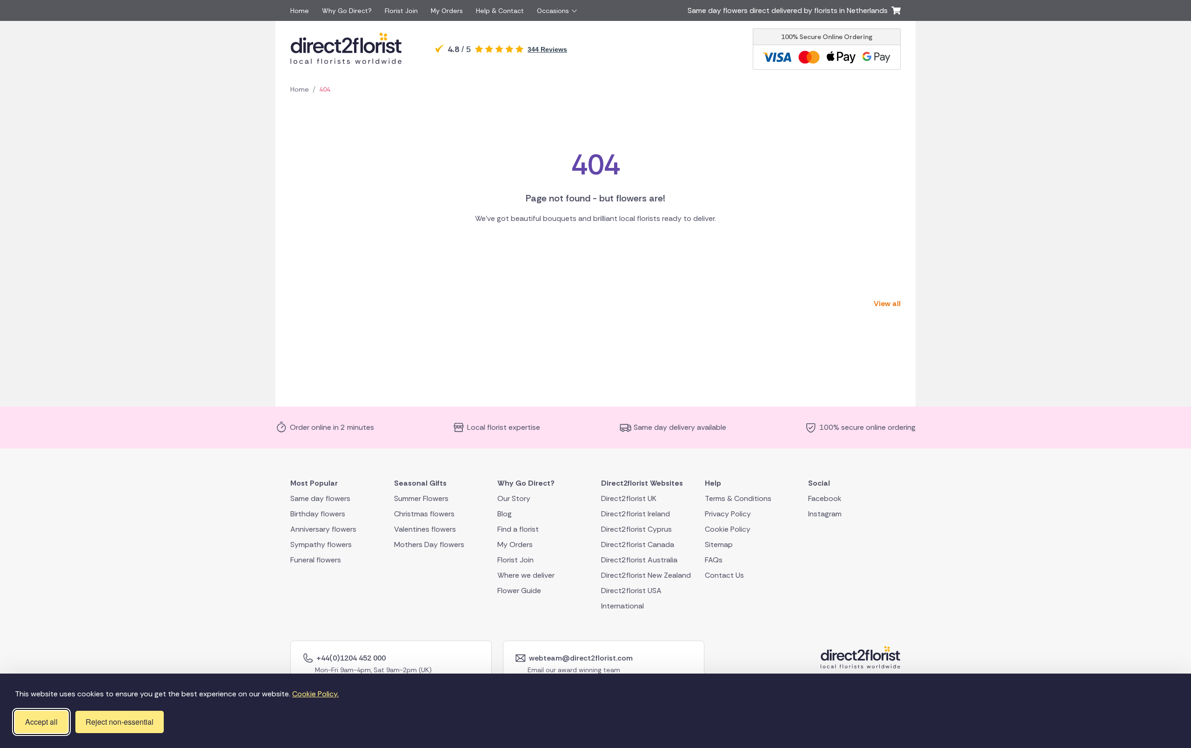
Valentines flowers (425, 529)
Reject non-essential (120, 721)
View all (887, 303)
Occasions (553, 11)
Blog (504, 514)
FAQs (714, 560)
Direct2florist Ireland (635, 514)
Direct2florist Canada (637, 544)
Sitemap (719, 544)
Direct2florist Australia (639, 560)
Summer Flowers (421, 498)
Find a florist (518, 529)
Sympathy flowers (321, 544)
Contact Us (724, 575)
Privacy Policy (728, 514)
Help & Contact (500, 11)
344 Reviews (547, 49)
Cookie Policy (727, 529)
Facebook (825, 498)
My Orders (447, 11)
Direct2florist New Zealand (646, 575)
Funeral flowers (315, 560)
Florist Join (401, 11)
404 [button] (324, 89)
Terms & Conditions (738, 498)
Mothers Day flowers (429, 544)
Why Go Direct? (347, 11)
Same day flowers (320, 498)
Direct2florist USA (631, 590)
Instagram (825, 514)
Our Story (513, 498)
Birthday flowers (317, 514)
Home (299, 11)
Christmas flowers (424, 514)
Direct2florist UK (628, 498)
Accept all (41, 721)
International (622, 606)
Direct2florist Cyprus (636, 529)
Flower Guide (519, 590)
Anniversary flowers (323, 529)
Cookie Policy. (315, 694)
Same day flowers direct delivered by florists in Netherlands (789, 10)
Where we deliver (526, 575)
